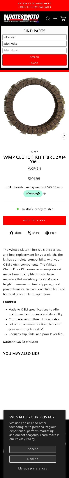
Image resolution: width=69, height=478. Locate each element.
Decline (32, 459)
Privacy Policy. (25, 439)
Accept (33, 449)
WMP (35, 151)
